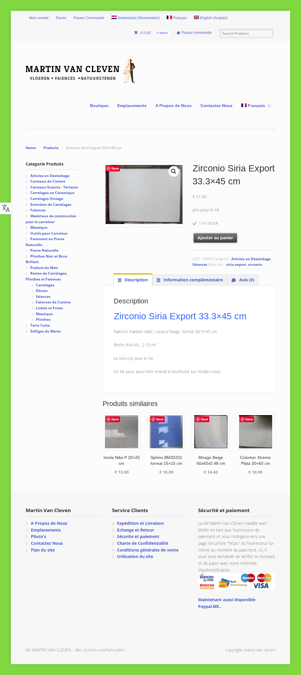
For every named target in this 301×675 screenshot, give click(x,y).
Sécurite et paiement (138, 536)
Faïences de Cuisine (53, 302)
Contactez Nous (216, 105)
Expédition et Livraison (140, 523)
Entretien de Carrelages (50, 204)
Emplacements (132, 105)
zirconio (255, 264)
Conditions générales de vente (147, 550)
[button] (173, 171)
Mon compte (39, 18)
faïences (200, 264)
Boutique (99, 105)
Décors (42, 290)
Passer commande (197, 33)
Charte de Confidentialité (142, 543)
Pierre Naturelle (44, 250)
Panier (61, 18)
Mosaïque (38, 227)
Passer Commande (88, 18)
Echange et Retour (135, 530)
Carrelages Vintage (46, 198)
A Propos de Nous (173, 105)
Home (31, 147)
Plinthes (43, 319)
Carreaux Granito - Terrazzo (54, 187)
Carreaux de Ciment (47, 181)
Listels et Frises (49, 307)
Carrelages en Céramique (52, 192)
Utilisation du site (135, 556)
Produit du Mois (44, 267)
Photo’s (38, 536)
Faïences (38, 210)
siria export (236, 264)
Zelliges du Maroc (45, 331)
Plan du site (43, 550)
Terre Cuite (40, 325)
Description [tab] (135, 280)
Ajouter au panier (215, 237)
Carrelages (45, 285)
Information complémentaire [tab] (192, 280)
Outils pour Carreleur (49, 233)
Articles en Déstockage (251, 258)
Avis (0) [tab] (246, 280)
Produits (51, 147)
